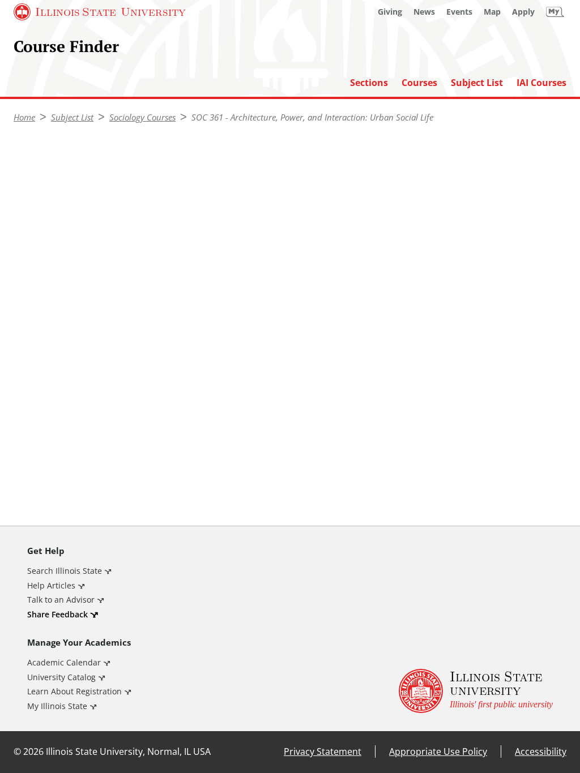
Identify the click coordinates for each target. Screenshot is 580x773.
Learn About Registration (74, 691)
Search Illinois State (64, 570)
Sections (369, 83)
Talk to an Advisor (61, 599)
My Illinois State (57, 706)
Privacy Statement (322, 751)
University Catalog (61, 677)
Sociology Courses (142, 117)
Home (24, 117)
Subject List (477, 83)
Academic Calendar (64, 662)
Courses (419, 83)
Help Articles (51, 585)
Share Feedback (57, 614)
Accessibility (540, 751)
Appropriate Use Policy (438, 751)
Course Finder (66, 46)
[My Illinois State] (555, 12)
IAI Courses (541, 83)
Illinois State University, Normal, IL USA (128, 751)
